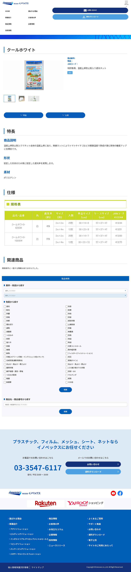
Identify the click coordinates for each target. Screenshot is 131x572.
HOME (7, 11)
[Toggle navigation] (126, 3)
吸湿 (69, 342)
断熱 (8, 353)
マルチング (72, 375)
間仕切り (9, 324)
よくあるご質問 (96, 518)
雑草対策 (9, 368)
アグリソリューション (19, 529)
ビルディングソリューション (22, 534)
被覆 (8, 350)
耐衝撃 (8, 382)
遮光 (8, 306)
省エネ (8, 342)
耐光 (8, 310)
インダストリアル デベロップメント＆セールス (27, 539)
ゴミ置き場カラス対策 (76, 368)
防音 (69, 306)
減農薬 (8, 331)
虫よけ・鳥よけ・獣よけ (77, 364)
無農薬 (70, 331)
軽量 (8, 378)
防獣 (8, 321)
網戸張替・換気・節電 (14, 371)
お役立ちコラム (56, 529)
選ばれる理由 (32, 11)
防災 (69, 357)
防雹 (69, 328)
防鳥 (69, 335)
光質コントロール (74, 346)
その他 (70, 382)
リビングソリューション (20, 544)
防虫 (69, 313)
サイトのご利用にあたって (101, 545)
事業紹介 (8, 17)
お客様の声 (32, 17)
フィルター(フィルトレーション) (80, 353)
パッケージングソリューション (22, 549)
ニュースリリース (57, 545)
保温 (69, 339)
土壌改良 (71, 324)
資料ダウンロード (92, 16)
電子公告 (93, 540)
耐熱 (69, 378)
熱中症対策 (72, 350)
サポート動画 (95, 523)
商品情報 (8, 24)
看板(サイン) (73, 360)
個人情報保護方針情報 (18, 567)
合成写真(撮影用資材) (14, 360)
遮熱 (8, 328)
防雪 (69, 317)
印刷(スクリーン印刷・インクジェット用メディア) (25, 357)
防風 (8, 317)
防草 (8, 339)
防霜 (8, 346)
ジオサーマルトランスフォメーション (25, 554)
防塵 (8, 313)
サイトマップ (37, 567)
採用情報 (8, 30)
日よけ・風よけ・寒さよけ (16, 364)
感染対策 (71, 321)
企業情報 (31, 24)
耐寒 (69, 310)
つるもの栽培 (11, 375)
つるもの (9, 335)
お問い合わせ (92, 10)
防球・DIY (72, 371)
